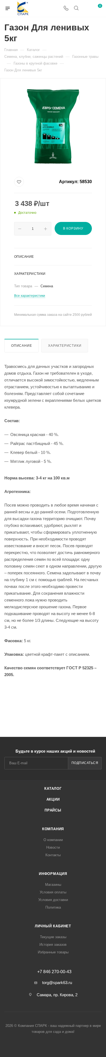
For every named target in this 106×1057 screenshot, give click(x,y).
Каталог (53, 789)
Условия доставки (53, 900)
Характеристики (64, 346)
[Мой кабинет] (86, 8)
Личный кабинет (53, 926)
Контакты (53, 855)
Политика (53, 907)
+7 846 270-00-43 (54, 972)
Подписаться (84, 763)
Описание (21, 346)
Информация (53, 874)
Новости (53, 847)
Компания (53, 829)
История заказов (53, 945)
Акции (53, 799)
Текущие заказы (53, 937)
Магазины (53, 885)
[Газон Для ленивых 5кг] (53, 126)
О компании (53, 840)
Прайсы (53, 810)
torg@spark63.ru (57, 982)
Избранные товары (53, 952)
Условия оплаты (53, 892)
